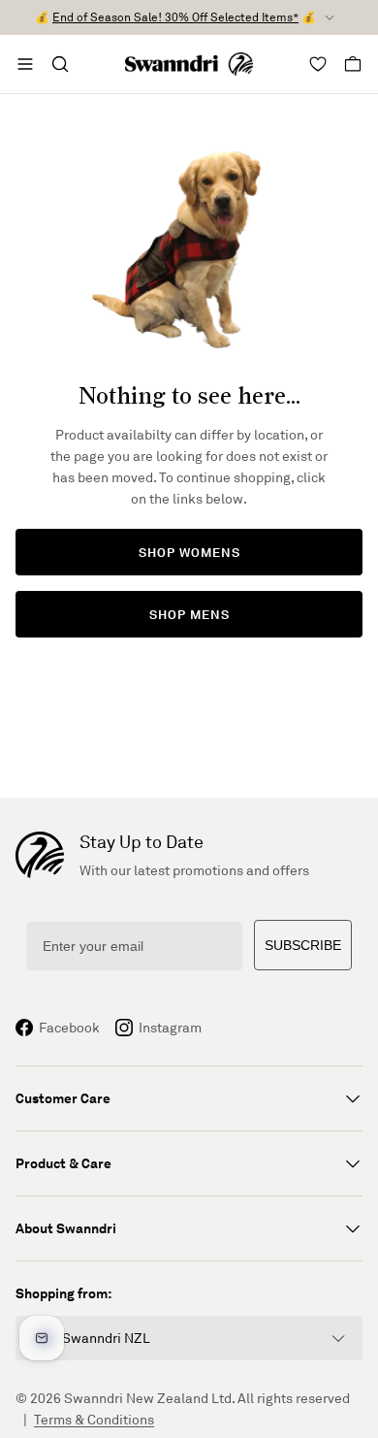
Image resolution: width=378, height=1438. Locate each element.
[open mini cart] (352, 64)
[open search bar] (60, 64)
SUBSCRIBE (303, 945)
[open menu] (25, 64)
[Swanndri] (189, 64)
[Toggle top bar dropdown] (329, 17)
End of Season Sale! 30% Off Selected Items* (175, 17)
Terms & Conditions (94, 1419)
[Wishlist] (318, 64)
